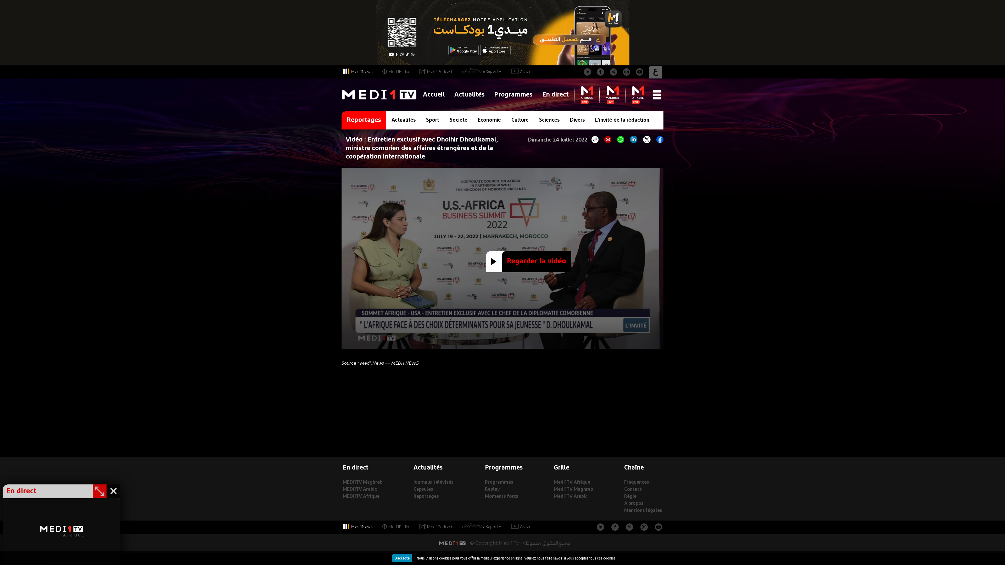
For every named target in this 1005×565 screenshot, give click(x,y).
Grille (561, 468)
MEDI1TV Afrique (361, 496)
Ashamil (527, 72)
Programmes (513, 95)
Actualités (469, 95)
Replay (492, 489)
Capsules (423, 489)
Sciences (549, 120)
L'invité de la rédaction (622, 120)
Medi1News (362, 72)
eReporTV (492, 72)
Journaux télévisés (434, 482)
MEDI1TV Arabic (360, 489)
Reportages (426, 496)
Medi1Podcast (440, 72)
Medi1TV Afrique (572, 482)
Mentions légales (643, 510)
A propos (634, 503)
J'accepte (402, 558)
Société (458, 120)
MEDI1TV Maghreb (362, 482)
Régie (630, 496)
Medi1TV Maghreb (573, 489)
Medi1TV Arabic (571, 496)
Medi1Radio (398, 72)
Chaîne (634, 468)
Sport (432, 120)
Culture (520, 120)
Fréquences (636, 482)
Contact (633, 489)
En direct (555, 95)
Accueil (434, 95)
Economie (489, 120)
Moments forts (501, 496)
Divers (577, 120)
